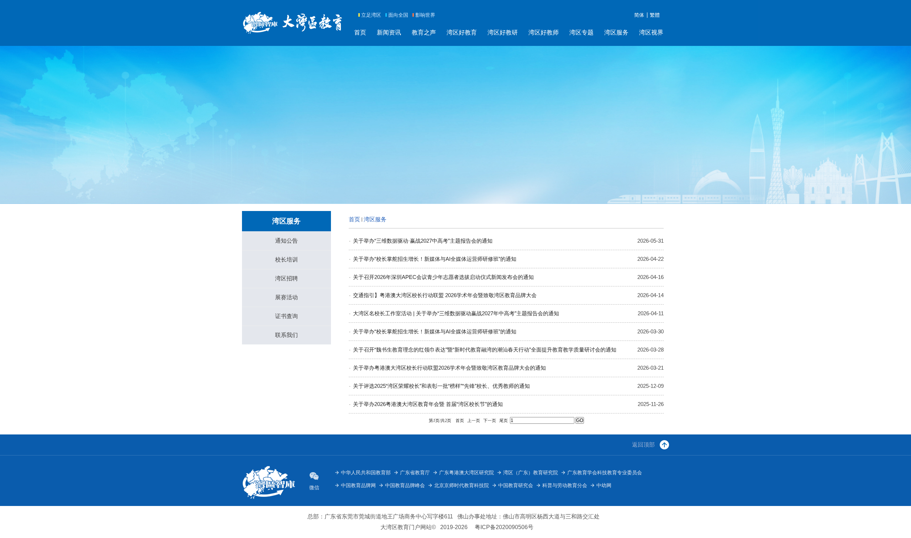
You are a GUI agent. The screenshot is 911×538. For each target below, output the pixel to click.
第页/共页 (440, 420)
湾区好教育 (462, 32)
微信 (314, 487)
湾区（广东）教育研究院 (530, 472)
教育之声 (424, 32)
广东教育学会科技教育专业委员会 (604, 472)
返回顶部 (643, 445)
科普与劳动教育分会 (564, 485)
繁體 (655, 15)
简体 (639, 15)
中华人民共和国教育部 (366, 472)
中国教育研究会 (515, 485)
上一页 (473, 420)
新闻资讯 (389, 32)
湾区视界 (651, 32)
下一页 (489, 420)
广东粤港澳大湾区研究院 (466, 472)
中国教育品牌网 (358, 485)
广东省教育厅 (415, 472)
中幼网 (603, 485)
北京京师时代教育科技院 (461, 485)
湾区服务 (616, 32)
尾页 (503, 420)
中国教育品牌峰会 (405, 485)
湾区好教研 (503, 32)
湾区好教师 (543, 32)
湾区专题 (581, 32)
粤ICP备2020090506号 (504, 527)
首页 (360, 32)
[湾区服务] (293, 22)
